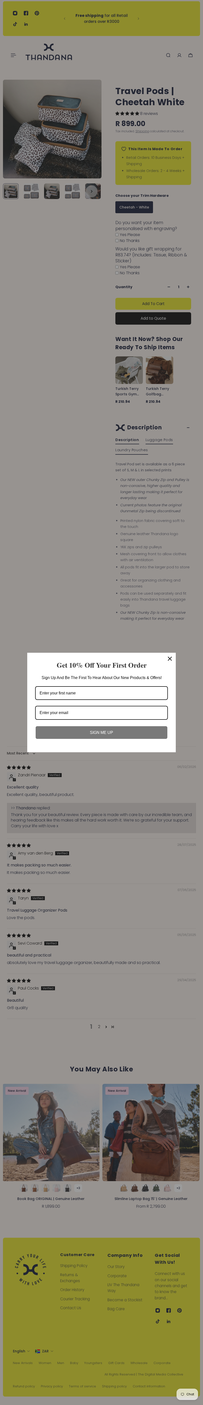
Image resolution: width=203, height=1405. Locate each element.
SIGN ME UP (101, 732)
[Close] (170, 659)
